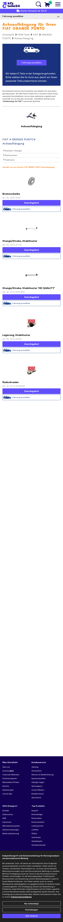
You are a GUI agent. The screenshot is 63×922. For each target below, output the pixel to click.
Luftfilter (35, 830)
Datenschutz (7, 814)
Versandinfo (36, 771)
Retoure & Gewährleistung (42, 775)
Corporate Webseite (10, 775)
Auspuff (34, 811)
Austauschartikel (38, 778)
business (8, 771)
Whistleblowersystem (11, 826)
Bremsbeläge (37, 814)
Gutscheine (36, 798)
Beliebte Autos (37, 794)
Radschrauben (11, 155)
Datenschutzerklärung (21, 897)
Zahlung (34, 767)
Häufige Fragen (37, 782)
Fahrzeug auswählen (32, 62)
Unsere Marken (37, 790)
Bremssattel (36, 818)
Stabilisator (10, 160)
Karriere (5, 786)
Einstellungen (31, 910)
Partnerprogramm (9, 778)
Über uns (6, 767)
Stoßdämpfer (36, 841)
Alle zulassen (32, 916)
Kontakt (5, 811)
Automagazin (36, 786)
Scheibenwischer (38, 845)
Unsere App (7, 794)
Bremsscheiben (37, 822)
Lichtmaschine (37, 826)
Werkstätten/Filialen (10, 782)
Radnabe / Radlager (13, 151)
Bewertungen (8, 790)
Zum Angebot (31, 202)
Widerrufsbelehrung (10, 833)
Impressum (6, 822)
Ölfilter (34, 833)
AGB (4, 818)
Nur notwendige (31, 904)
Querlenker (36, 837)
